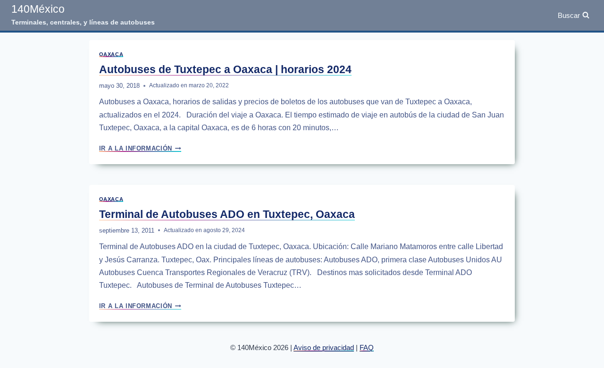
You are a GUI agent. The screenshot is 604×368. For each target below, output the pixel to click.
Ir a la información (140, 148)
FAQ (367, 347)
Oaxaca (111, 54)
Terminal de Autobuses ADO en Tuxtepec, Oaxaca (227, 214)
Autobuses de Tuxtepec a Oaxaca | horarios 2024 (225, 69)
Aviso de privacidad (324, 347)
